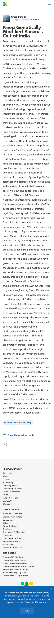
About (5, 476)
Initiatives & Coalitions (12, 513)
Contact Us (7, 501)
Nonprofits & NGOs (11, 541)
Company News (10, 485)
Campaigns (8, 520)
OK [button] (27, 610)
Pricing (6, 479)
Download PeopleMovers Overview (18, 566)
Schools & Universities (12, 547)
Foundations (8, 544)
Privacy (6, 494)
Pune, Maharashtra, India (21, 435)
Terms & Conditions (11, 491)
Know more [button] (40, 602)
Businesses (7, 535)
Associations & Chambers (14, 532)
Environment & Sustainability (17, 422)
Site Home (7, 473)
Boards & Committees (12, 517)
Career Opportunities (12, 488)
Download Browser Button (14, 560)
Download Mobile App (13, 557)
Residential (7, 529)
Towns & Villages (10, 526)
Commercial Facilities (12, 538)
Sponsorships (8, 482)
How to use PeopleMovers (15, 563)
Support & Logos (10, 498)
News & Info (33, 19)
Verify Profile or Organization (15, 575)
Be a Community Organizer (15, 572)
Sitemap (6, 504)
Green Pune (17, 16)
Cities (5, 523)
